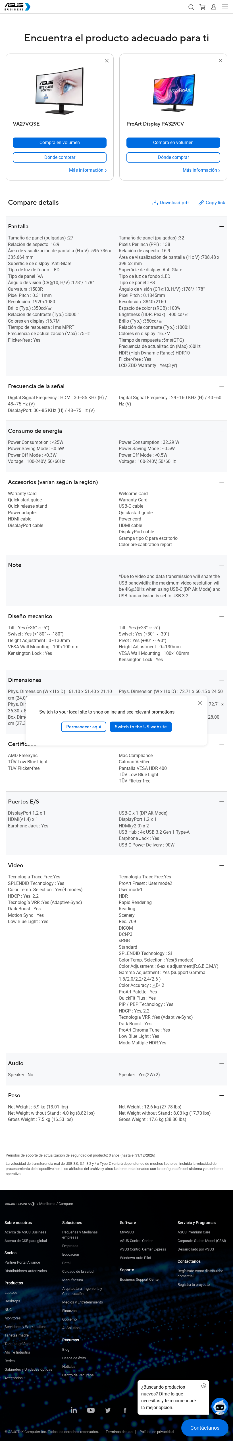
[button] (191, 6)
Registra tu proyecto (194, 1284)
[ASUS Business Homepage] (18, 7)
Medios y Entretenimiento (82, 1302)
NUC (8, 1309)
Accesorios (14, 1378)
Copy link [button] (215, 203)
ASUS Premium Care (194, 1232)
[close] (200, 702)
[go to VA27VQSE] (60, 91)
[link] (60, 157)
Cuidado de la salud (77, 1271)
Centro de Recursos (78, 1375)
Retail (66, 1263)
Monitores (13, 1318)
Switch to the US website (141, 726)
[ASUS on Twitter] (108, 1411)
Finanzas (69, 1311)
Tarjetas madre (17, 1335)
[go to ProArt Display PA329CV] (173, 91)
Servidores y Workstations (26, 1327)
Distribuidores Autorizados (26, 1271)
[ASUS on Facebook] (125, 1411)
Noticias (69, 1366)
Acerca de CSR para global (26, 1241)
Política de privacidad (157, 1432)
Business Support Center (140, 1279)
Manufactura (72, 1280)
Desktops (12, 1301)
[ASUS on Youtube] (90, 1411)
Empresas (70, 1246)
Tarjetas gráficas (18, 1344)
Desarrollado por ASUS (196, 1249)
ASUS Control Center (136, 1241)
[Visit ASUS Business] (21, 1204)
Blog (65, 1349)
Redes (10, 1361)
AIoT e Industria (17, 1352)
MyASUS (127, 1232)
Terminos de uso (119, 1432)
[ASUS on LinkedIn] (73, 1411)
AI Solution (71, 1328)
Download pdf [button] (174, 203)
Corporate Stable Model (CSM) (202, 1241)
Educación (70, 1254)
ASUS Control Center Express (143, 1249)
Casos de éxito (74, 1358)
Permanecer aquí (83, 726)
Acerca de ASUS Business (26, 1232)
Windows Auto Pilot (135, 1258)
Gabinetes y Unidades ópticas (28, 1369)
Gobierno (69, 1319)
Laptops (11, 1292)
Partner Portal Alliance (22, 1262)
